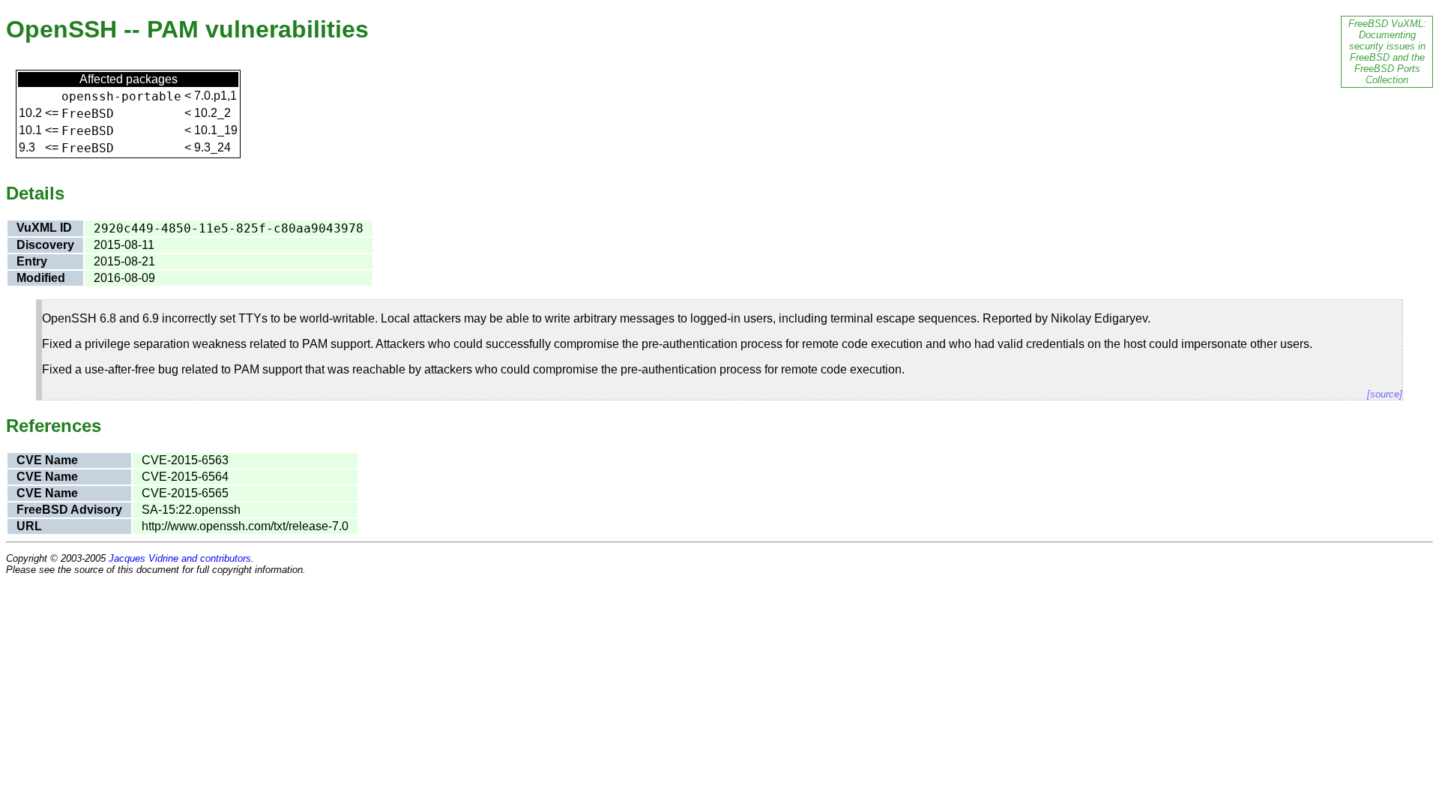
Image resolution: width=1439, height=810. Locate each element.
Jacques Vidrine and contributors (180, 558)
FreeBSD (87, 113)
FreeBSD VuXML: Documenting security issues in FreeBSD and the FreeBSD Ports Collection (1387, 52)
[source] (1384, 394)
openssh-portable (121, 96)
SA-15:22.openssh (191, 509)
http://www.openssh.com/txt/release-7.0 (245, 526)
